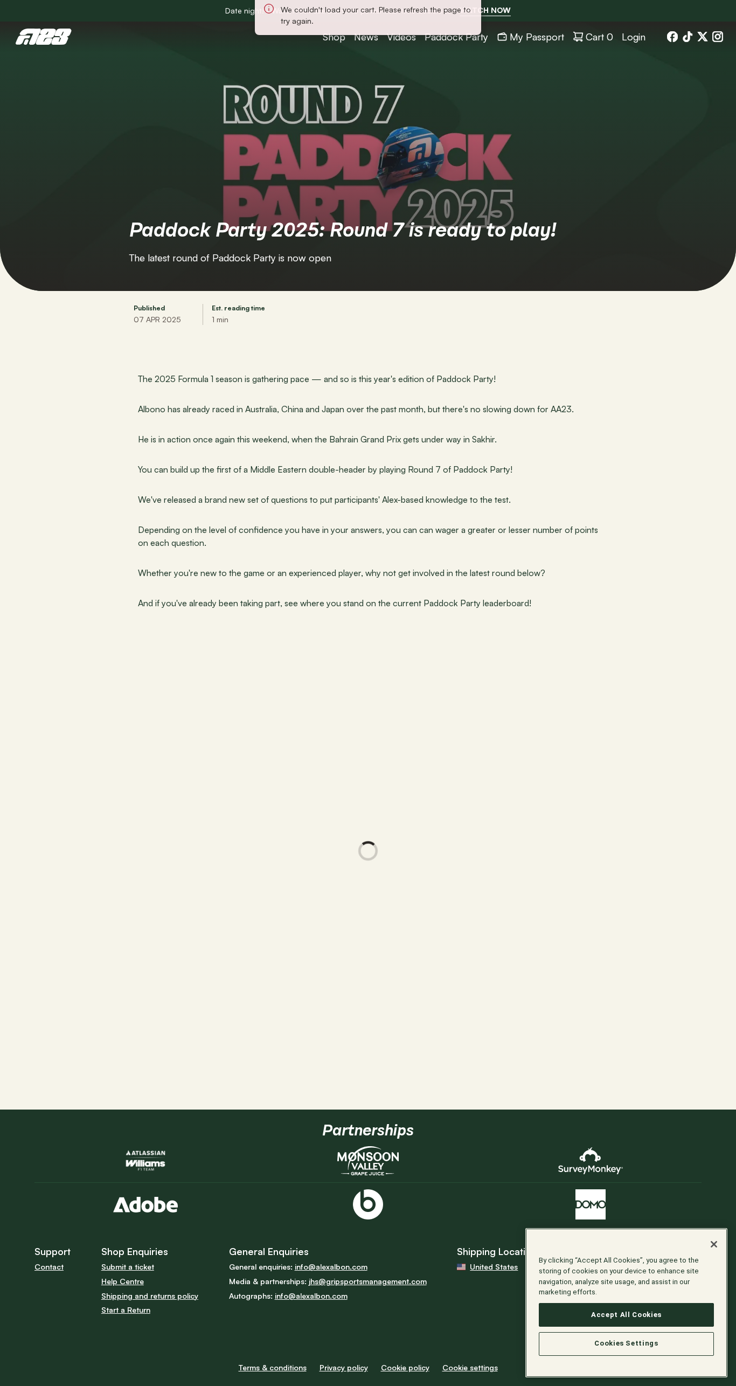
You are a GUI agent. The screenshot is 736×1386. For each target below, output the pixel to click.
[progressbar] (368, 851)
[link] (485, 10)
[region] (626, 1302)
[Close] (714, 1244)
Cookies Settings (626, 1344)
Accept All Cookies (626, 1315)
